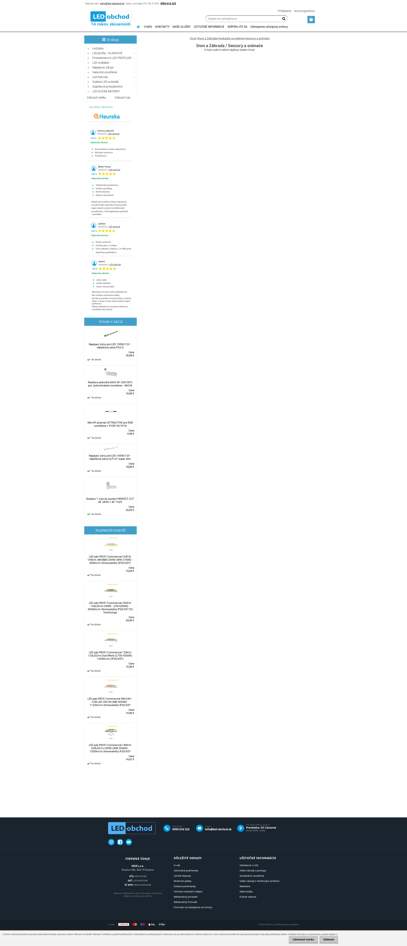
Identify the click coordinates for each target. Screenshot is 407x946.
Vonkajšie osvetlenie (231, 38)
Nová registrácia (304, 11)
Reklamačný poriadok (185, 896)
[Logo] (112, 19)
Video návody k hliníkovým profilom (259, 880)
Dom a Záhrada (207, 38)
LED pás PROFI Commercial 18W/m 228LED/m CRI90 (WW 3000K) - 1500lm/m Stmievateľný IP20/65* (110, 748)
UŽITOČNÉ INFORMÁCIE (209, 26)
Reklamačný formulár (185, 902)
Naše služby (246, 891)
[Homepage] (136, 26)
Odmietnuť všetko (303, 939)
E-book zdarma (248, 896)
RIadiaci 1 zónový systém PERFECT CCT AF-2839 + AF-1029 (110, 500)
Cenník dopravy (182, 875)
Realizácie (245, 886)
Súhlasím (328, 939)
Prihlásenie (284, 11)
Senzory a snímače (257, 38)
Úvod (193, 38)
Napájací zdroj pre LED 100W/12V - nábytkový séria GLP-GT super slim (110, 457)
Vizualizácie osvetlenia (252, 875)
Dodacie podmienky (185, 886)
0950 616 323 (181, 829)
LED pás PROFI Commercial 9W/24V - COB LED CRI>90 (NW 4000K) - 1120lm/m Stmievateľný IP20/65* (110, 702)
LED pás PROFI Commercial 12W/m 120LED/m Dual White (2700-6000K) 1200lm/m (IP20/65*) (110, 655)
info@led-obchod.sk (218, 829)
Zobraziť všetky (96, 97)
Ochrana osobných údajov (188, 891)
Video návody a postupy (253, 870)
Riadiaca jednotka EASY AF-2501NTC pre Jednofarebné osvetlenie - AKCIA (110, 384)
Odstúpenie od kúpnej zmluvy (269, 26)
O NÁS (148, 26)
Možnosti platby (182, 880)
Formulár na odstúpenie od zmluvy (193, 907)
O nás (177, 865)
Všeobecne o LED (249, 865)
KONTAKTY (162, 26)
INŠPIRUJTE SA (237, 26)
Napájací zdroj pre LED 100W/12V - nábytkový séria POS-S (110, 346)
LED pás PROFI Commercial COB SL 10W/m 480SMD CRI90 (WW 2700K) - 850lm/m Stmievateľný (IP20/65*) (110, 560)
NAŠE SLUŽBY (182, 26)
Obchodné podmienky (186, 870)
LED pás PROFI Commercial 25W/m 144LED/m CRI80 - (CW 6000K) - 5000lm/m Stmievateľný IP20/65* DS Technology (110, 607)
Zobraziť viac (123, 97)
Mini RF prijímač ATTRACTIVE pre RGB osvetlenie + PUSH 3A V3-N (110, 424)
